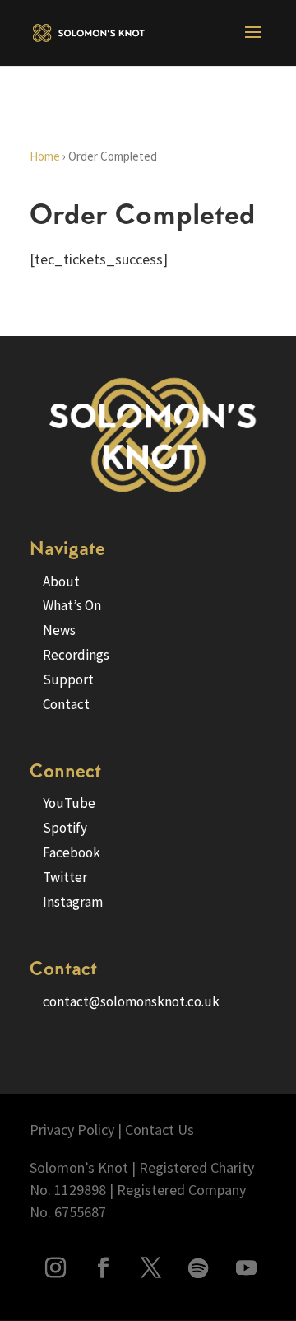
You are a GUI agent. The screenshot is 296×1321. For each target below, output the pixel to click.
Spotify (65, 828)
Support (68, 679)
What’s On (72, 605)
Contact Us (159, 1129)
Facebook (71, 852)
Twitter (65, 877)
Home (45, 156)
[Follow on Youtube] (245, 1268)
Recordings (76, 655)
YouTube (69, 803)
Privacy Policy (72, 1129)
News (59, 630)
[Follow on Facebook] (102, 1268)
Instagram (73, 902)
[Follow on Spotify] (198, 1268)
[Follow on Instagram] (55, 1268)
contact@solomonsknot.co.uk (131, 1001)
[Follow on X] (150, 1268)
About (61, 581)
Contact (66, 704)
